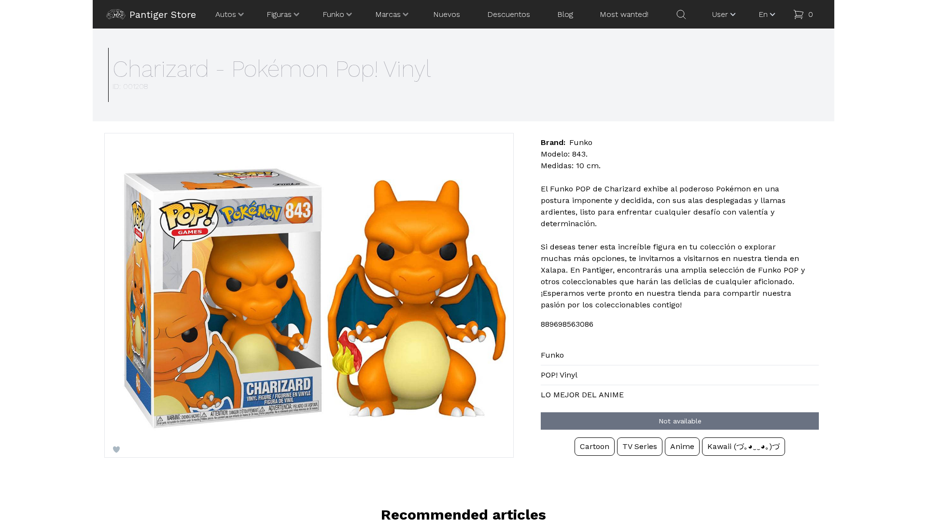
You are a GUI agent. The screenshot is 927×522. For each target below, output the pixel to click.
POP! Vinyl (559, 374)
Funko (552, 355)
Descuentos (508, 14)
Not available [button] (680, 421)
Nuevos (446, 14)
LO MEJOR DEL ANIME (582, 394)
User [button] (720, 14)
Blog (565, 14)
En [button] (763, 14)
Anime (682, 446)
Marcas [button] (388, 14)
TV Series (639, 446)
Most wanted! (624, 14)
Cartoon (594, 446)
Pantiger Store (162, 14)
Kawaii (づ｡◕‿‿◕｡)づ (743, 446)
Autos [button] (225, 14)
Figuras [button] (279, 14)
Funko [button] (333, 14)
